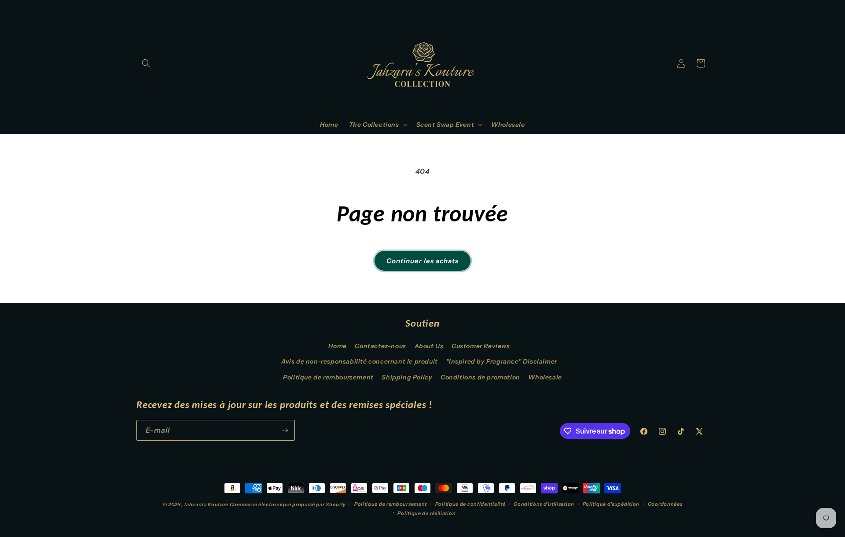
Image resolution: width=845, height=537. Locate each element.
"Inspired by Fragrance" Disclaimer (501, 361)
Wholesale (545, 377)
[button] (146, 63)
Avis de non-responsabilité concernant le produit (359, 361)
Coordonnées (665, 504)
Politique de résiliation (426, 513)
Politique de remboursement (328, 377)
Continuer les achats (422, 261)
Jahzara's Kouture (206, 504)
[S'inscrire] (284, 430)
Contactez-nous (380, 346)
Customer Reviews (481, 346)
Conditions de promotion (480, 377)
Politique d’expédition (611, 504)
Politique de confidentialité (470, 504)
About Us (429, 346)
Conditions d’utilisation (544, 504)
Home (337, 346)
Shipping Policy (407, 377)
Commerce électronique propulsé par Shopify (288, 504)
